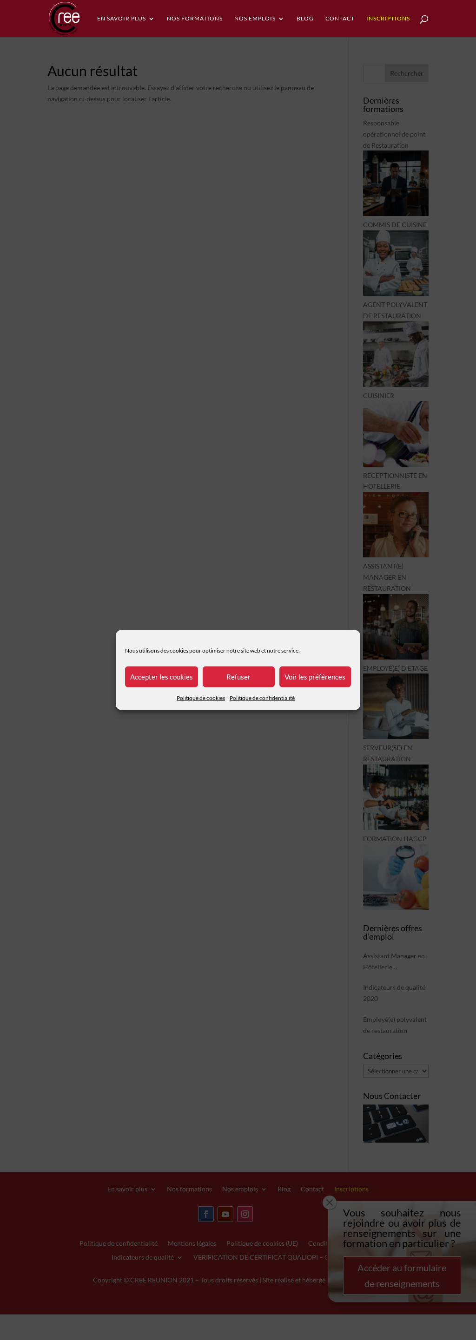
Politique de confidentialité (262, 697)
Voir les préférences (314, 677)
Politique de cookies (201, 697)
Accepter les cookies (161, 677)
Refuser (238, 677)
